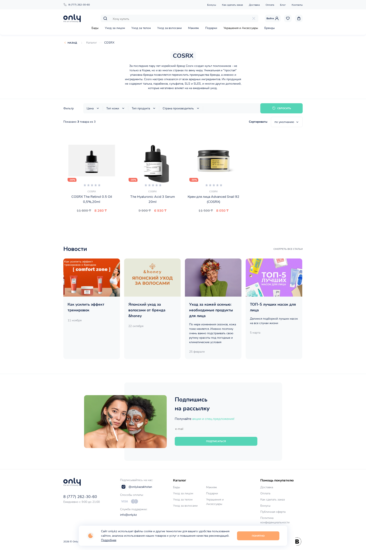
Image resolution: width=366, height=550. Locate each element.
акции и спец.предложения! (213, 419)
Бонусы (211, 5)
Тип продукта (141, 108)
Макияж (193, 28)
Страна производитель (178, 108)
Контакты (297, 5)
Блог (283, 5)
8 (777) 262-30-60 (79, 4)
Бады (95, 28)
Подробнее (108, 540)
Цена (90, 108)
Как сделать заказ (232, 5)
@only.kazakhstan (140, 487)
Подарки (211, 28)
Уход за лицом (115, 28)
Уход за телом (141, 28)
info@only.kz (128, 515)
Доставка (254, 5)
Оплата (270, 5)
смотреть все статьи (288, 249)
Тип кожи (112, 108)
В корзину (94, 221)
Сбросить (284, 108)
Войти (270, 18)
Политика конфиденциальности (275, 520)
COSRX (109, 43)
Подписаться (216, 441)
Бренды (269, 28)
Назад (72, 42)
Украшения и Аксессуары (240, 28)
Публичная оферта (273, 512)
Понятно (258, 536)
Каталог (91, 43)
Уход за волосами (169, 28)
